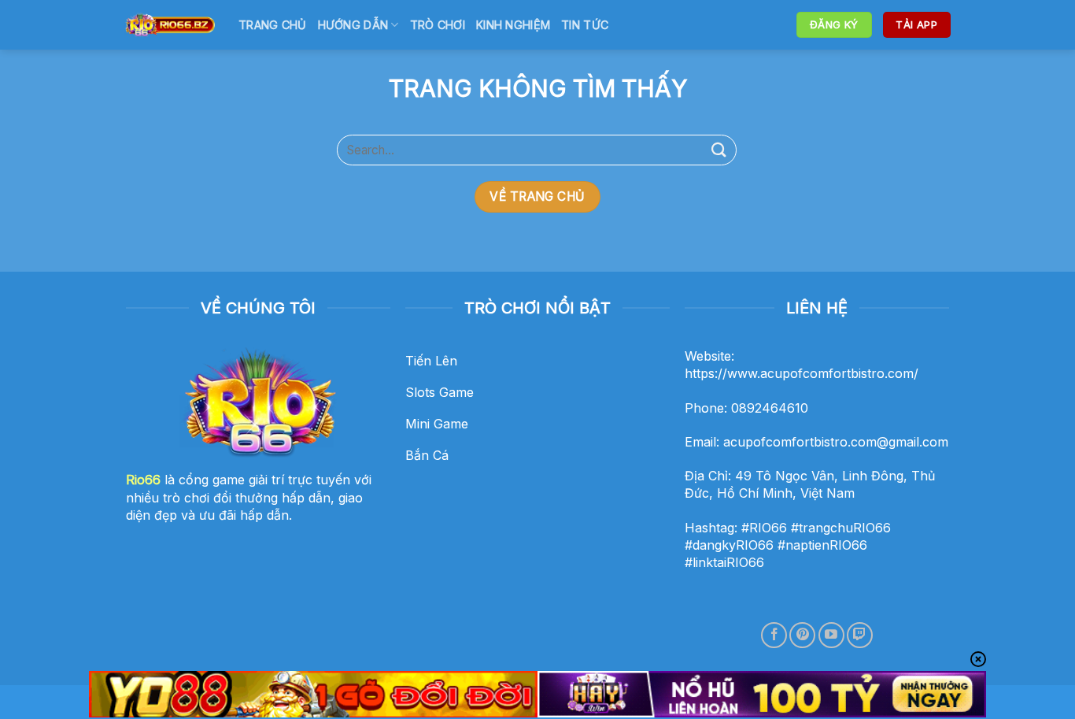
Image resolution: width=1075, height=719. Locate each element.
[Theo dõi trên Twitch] (860, 635)
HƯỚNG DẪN (353, 25)
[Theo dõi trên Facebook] (774, 635)
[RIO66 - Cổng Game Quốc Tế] (169, 24)
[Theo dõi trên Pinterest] (802, 635)
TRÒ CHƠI (437, 25)
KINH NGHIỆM (513, 25)
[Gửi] (719, 150)
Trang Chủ (272, 25)
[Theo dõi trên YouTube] (831, 635)
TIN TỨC (584, 25)
